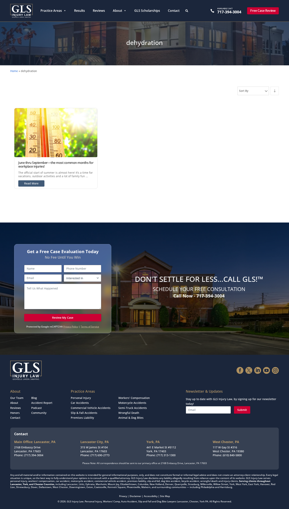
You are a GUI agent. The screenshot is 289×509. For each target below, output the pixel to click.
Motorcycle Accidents (132, 403)
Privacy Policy (70, 326)
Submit (242, 410)
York (202, 501)
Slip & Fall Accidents (84, 413)
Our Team (16, 398)
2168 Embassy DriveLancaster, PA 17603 (27, 449)
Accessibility (150, 496)
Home (14, 71)
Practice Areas (51, 10)
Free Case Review (263, 10)
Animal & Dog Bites (131, 418)
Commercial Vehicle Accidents (90, 408)
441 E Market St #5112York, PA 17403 (161, 449)
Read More (31, 183)
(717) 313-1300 (166, 455)
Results (79, 10)
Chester (193, 501)
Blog (34, 398)
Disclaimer (135, 496)
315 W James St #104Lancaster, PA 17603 (94, 449)
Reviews (99, 10)
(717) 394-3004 (33, 455)
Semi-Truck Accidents (132, 408)
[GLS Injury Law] (21, 11)
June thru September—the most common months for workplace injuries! (55, 165)
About (117, 10)
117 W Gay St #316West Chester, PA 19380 (228, 449)
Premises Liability (82, 418)
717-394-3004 (229, 12)
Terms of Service (90, 326)
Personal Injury (81, 398)
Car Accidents (80, 403)
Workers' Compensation (134, 398)
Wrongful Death (128, 413)
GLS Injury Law (75, 501)
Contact (173, 10)
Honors (15, 413)
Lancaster (182, 501)
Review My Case (62, 317)
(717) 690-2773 (100, 455)
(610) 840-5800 (232, 455)
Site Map (165, 496)
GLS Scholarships (147, 10)
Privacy (123, 496)
